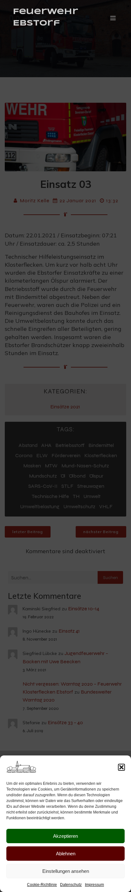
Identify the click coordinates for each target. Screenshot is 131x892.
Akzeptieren (65, 836)
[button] (121, 767)
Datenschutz (71, 884)
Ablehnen (65, 853)
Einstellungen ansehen (65, 871)
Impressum (94, 884)
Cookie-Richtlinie (42, 884)
